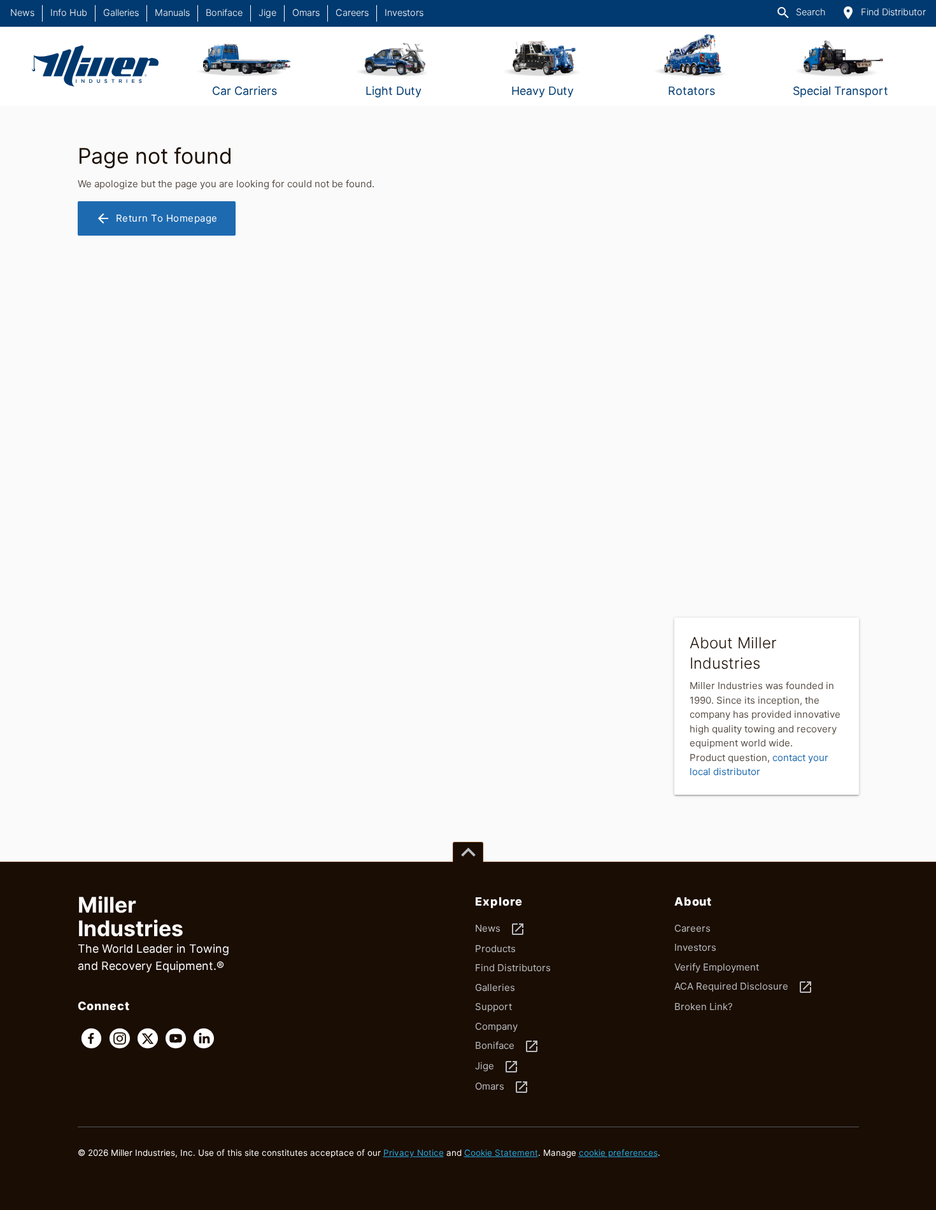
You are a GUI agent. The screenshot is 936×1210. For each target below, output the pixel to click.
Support (493, 1006)
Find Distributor (883, 12)
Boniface (224, 12)
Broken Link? (703, 1006)
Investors (404, 12)
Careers (352, 12)
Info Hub (68, 12)
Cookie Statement (501, 1153)
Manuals (172, 12)
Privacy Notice (413, 1153)
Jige (267, 12)
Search (800, 12)
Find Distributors (513, 968)
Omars (306, 12)
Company (496, 1026)
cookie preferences (618, 1153)
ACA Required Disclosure (743, 987)
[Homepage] (95, 66)
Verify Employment (716, 967)
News (22, 12)
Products (495, 949)
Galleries (121, 12)
